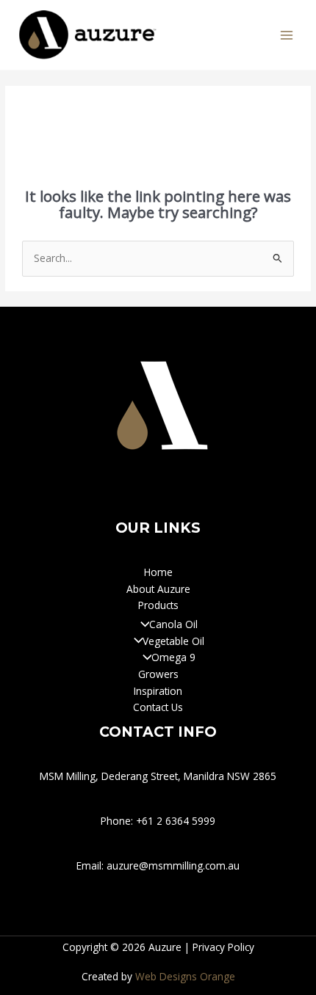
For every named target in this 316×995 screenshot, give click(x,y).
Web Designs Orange (185, 976)
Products (158, 605)
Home (158, 572)
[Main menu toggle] (287, 35)
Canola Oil (173, 624)
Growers (158, 674)
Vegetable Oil (173, 641)
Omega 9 (173, 657)
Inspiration (158, 691)
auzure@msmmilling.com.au (173, 865)
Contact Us (158, 707)
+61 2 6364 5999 (175, 821)
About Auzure (158, 589)
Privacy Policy (223, 947)
